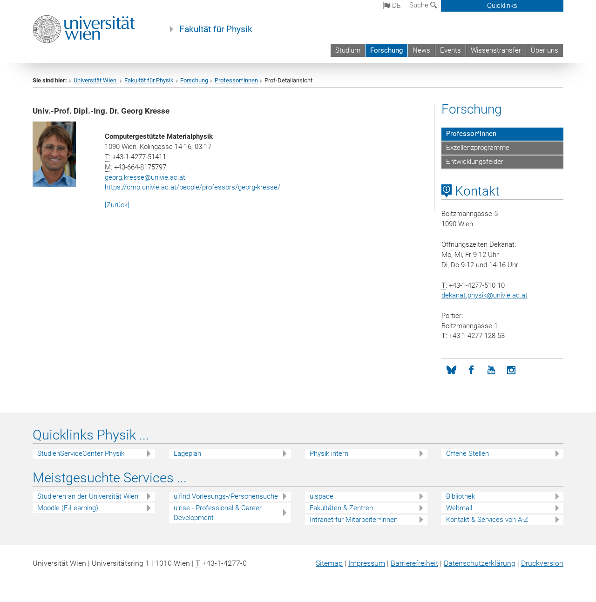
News (421, 50)
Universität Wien (96, 80)
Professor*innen (236, 80)
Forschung (386, 50)
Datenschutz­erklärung (479, 563)
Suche (419, 5)
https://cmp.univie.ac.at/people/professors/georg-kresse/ (192, 187)
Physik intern (329, 453)
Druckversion (542, 563)
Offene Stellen (467, 453)
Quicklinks (502, 5)
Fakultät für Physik (215, 29)
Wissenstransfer (496, 50)
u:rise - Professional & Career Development (218, 513)
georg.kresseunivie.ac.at (145, 177)
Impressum (366, 563)
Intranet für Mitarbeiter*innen (354, 519)
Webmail (459, 508)
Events (450, 50)
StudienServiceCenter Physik (80, 453)
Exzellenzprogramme (477, 147)
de (395, 5)
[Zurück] (117, 205)
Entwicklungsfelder (474, 161)
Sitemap (329, 563)
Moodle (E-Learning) (67, 508)
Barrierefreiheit (414, 563)
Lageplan (187, 453)
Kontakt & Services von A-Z (487, 519)
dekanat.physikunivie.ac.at (484, 295)
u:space (321, 496)
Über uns (544, 50)
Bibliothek (460, 496)
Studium (347, 50)
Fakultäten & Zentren (341, 508)
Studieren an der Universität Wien (87, 496)
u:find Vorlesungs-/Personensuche (226, 496)
